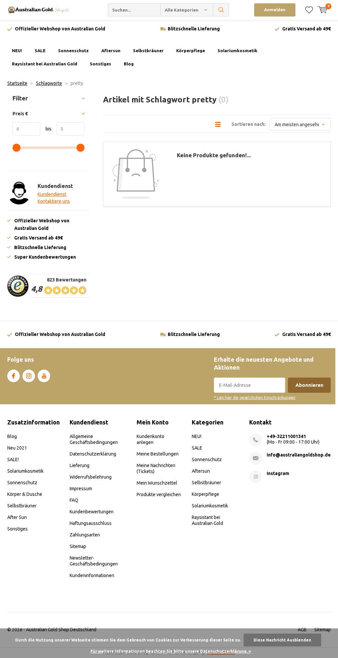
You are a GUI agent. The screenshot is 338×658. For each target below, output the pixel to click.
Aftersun (110, 50)
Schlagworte (49, 83)
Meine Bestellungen (158, 454)
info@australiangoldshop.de (299, 454)
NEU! (17, 50)
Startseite (17, 83)
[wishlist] (309, 10)
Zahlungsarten (85, 534)
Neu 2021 (17, 448)
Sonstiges (100, 63)
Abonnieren (309, 385)
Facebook (13, 376)
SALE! (13, 459)
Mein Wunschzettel (157, 483)
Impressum (81, 488)
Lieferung (79, 465)
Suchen (221, 10)
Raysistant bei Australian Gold (44, 63)
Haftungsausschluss (91, 523)
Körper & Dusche (24, 494)
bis (45, 128)
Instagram (28, 376)
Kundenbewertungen (92, 511)
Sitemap (78, 546)
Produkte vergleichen (159, 494)
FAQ (74, 500)
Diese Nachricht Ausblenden (282, 640)
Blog (129, 63)
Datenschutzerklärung (93, 454)
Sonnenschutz (73, 50)
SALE (40, 50)
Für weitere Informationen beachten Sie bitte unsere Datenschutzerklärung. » (170, 651)
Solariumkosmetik (237, 50)
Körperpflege (190, 50)
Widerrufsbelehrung (91, 477)
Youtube (44, 376)
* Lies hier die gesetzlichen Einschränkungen (254, 397)
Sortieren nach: (248, 124)
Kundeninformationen (92, 575)
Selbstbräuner (148, 50)
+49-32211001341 (286, 436)
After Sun (17, 517)
